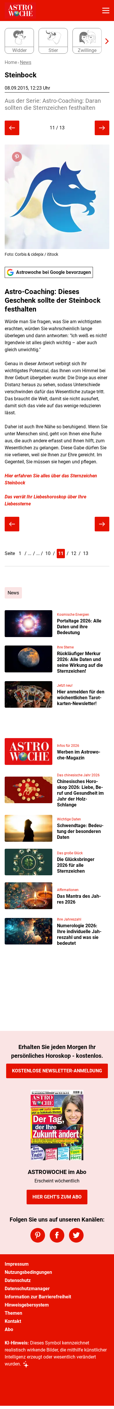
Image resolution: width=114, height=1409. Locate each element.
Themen (13, 1313)
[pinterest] (37, 1235)
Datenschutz (18, 1280)
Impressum (17, 1264)
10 (48, 553)
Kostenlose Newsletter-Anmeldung (57, 1071)
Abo (9, 1329)
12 (73, 553)
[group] (54, 41)
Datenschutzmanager (27, 1288)
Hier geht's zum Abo (57, 1197)
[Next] (104, 41)
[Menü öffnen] (105, 10)
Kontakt (13, 1321)
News (25, 62)
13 (85, 553)
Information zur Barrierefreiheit (38, 1297)
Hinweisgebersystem (27, 1305)
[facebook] (57, 1235)
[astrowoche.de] (20, 10)
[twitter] (76, 1235)
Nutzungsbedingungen (28, 1272)
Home (11, 62)
